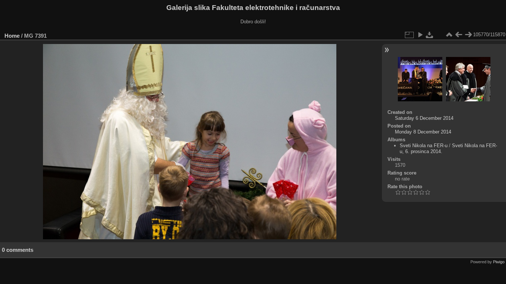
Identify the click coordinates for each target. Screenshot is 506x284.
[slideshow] (420, 35)
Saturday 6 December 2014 (424, 118)
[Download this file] (430, 35)
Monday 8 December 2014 (423, 132)
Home (12, 36)
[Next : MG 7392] (468, 35)
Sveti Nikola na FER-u (423, 145)
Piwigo (499, 262)
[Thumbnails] (449, 35)
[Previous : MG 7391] (458, 35)
